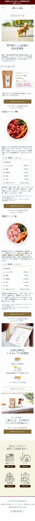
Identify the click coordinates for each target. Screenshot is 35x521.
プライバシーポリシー (17, 504)
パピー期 (4, 158)
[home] (17, 7)
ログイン (12, 108)
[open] (3, 8)
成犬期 (10, 158)
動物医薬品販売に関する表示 (16, 507)
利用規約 (8, 504)
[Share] (23, 511)
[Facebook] (14, 511)
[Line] (11, 511)
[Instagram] (17, 511)
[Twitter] (20, 511)
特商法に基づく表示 (29, 504)
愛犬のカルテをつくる (17, 101)
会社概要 (3, 504)
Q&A (25, 507)
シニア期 (15, 158)
